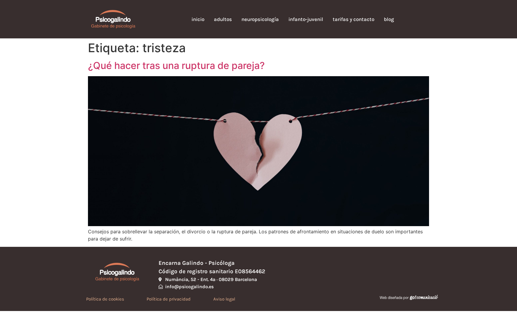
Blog (389, 19)
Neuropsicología (260, 19)
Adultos (223, 19)
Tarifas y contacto (353, 19)
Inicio (197, 19)
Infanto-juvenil (305, 19)
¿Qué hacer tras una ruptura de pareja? (176, 65)
